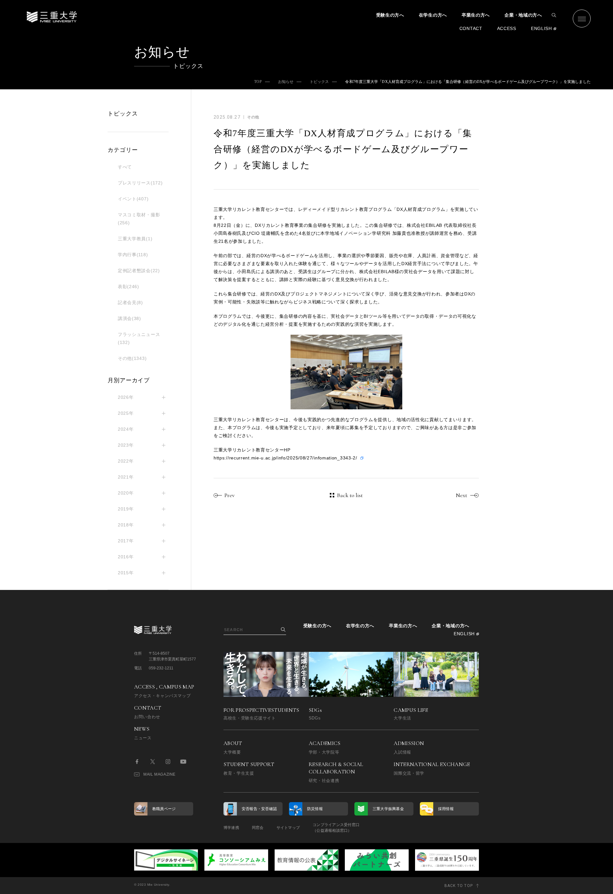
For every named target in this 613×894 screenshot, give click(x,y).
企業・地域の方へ (523, 15)
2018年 (126, 524)
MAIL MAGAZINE (159, 774)
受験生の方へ (390, 15)
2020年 (126, 492)
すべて (125, 166)
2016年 (126, 556)
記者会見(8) (130, 302)
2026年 (126, 397)
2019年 (126, 508)
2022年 (126, 461)
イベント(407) (133, 198)
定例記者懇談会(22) (139, 270)
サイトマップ (288, 827)
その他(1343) (132, 358)
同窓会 (258, 827)
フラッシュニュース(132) (139, 338)
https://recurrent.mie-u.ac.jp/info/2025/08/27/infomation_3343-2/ (285, 457)
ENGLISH (541, 28)
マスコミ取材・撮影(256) (139, 218)
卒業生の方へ (476, 15)
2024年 (126, 429)
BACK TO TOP (458, 885)
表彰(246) (128, 286)
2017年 (126, 540)
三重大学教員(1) (135, 238)
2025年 (126, 413)
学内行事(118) (133, 254)
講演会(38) (129, 318)
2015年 (126, 572)
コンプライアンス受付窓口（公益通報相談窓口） (336, 828)
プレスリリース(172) (140, 182)
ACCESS (506, 28)
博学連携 (231, 827)
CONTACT (470, 28)
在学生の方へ (433, 15)
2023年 (126, 445)
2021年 (126, 477)
